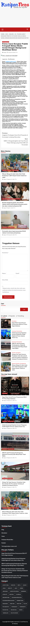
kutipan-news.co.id (11, 61)
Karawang (10, 198)
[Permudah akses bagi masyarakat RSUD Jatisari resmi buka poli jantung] (15, 220)
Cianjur (24, 585)
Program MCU (6, 606)
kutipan (4, 52)
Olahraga (18, 594)
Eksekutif (10, 588)
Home (3, 536)
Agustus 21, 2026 (11, 400)
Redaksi (4, 543)
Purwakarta (14, 321)
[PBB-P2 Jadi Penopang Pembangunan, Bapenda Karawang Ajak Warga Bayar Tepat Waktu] (6, 345)
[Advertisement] (15, 19)
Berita (19, 585)
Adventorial (6, 585)
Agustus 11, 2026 (11, 487)
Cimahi (4, 588)
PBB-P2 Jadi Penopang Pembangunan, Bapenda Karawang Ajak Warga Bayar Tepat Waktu (14, 454)
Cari (2, 304)
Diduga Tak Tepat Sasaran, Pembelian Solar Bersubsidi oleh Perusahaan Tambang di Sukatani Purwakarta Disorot (13, 484)
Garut (16, 588)
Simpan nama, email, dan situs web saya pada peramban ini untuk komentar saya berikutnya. (14, 290)
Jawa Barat (5, 198)
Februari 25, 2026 (11, 234)
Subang (21, 609)
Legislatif (5, 594)
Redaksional (6, 609)
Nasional (4, 170)
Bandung (13, 585)
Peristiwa (9, 170)
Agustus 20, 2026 (11, 428)
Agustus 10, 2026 (11, 179)
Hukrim (21, 588)
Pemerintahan (19, 331)
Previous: (15, 135)
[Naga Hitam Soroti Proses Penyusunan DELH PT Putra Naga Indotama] (6, 323)
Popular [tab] (12, 316)
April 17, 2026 (10, 207)
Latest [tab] (4, 316)
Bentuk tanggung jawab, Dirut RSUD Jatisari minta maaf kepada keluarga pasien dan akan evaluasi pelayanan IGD (14, 204)
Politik (25, 603)
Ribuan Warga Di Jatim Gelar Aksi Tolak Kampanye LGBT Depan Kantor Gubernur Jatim (14, 175)
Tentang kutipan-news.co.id (9, 546)
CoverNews (23, 621)
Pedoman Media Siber (7, 539)
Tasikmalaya (5, 612)
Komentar (5, 252)
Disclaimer (4, 533)
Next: (16, 141)
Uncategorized (6, 41)
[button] (2, 29)
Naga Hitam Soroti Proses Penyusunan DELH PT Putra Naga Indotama (19, 324)
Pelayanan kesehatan (17, 597)
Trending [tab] (20, 316)
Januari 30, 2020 (11, 52)
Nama (4, 273)
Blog (3, 529)
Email (18, 273)
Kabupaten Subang (14, 591)
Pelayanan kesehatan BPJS (8, 600)
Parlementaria (6, 597)
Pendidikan (5, 603)
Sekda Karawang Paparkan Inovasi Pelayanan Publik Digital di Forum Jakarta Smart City (13, 559)
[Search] (27, 29)
